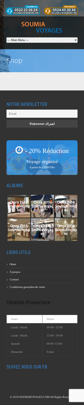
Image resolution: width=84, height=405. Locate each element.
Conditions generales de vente (27, 287)
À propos (15, 272)
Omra (13, 264)
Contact (14, 279)
